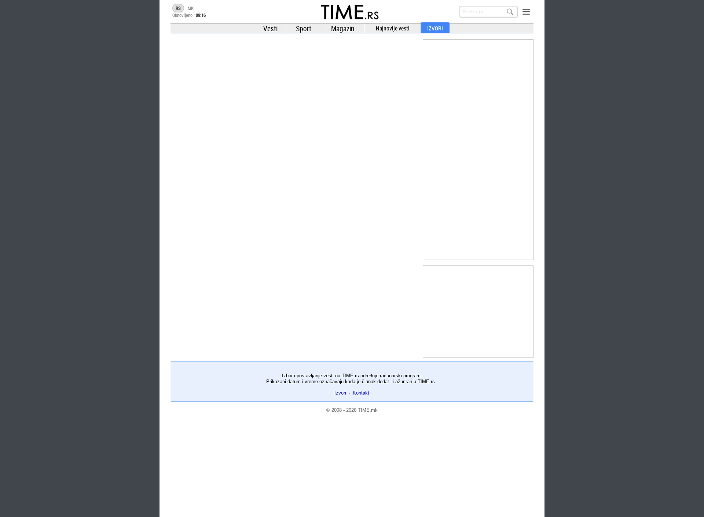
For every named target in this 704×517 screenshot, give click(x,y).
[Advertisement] (478, 150)
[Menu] (526, 11)
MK (191, 8)
